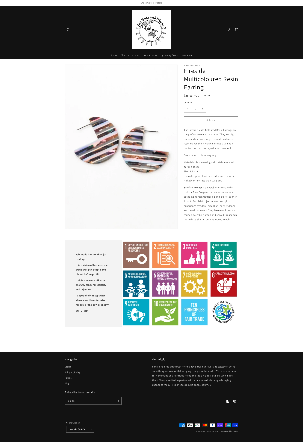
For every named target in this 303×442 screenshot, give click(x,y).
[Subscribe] (117, 401)
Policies (69, 377)
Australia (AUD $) (77, 429)
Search (68, 366)
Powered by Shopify (230, 431)
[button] (68, 29)
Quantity (188, 102)
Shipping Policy (72, 372)
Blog (67, 383)
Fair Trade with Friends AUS (212, 431)
